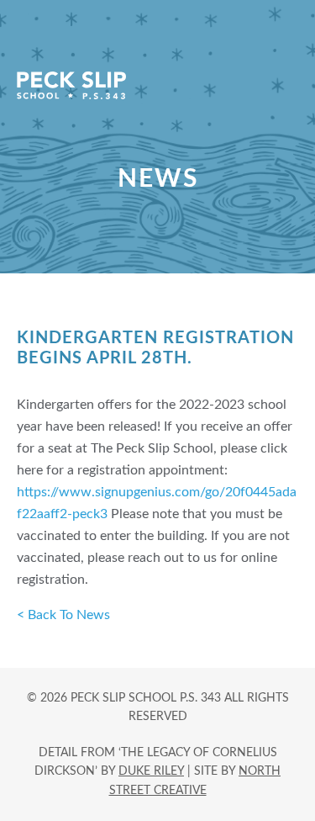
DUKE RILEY (151, 771)
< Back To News (63, 615)
